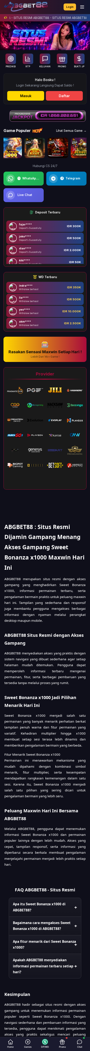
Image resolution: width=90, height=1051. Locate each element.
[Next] (81, 147)
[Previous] (8, 147)
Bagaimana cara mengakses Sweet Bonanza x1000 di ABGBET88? (42, 926)
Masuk (25, 96)
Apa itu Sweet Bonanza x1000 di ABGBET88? (39, 907)
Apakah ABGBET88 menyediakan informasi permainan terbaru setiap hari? (43, 966)
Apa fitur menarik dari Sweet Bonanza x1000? (44, 944)
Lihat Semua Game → (71, 130)
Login (69, 6)
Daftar (64, 96)
